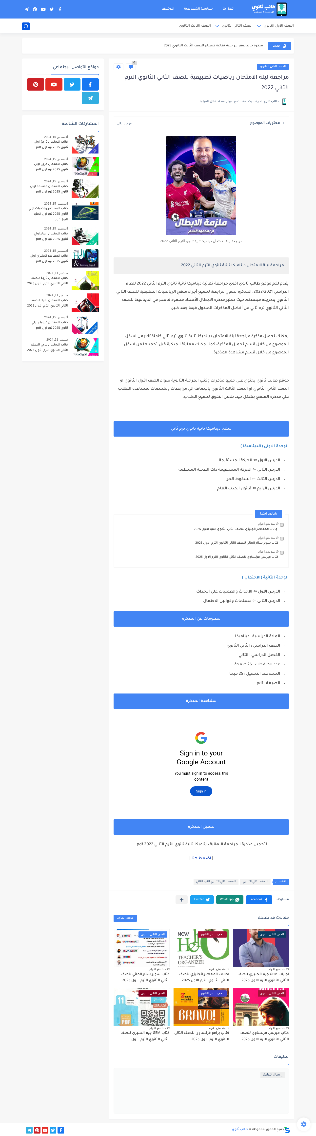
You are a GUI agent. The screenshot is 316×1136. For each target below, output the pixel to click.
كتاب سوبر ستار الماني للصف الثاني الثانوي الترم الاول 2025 (236, 543)
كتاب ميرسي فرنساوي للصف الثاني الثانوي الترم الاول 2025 (237, 557)
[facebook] (60, 9)
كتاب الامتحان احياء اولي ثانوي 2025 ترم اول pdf (51, 236)
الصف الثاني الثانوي (237, 26)
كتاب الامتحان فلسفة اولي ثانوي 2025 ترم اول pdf (49, 189)
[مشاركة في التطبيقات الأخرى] (182, 899)
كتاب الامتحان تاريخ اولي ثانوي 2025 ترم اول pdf (51, 144)
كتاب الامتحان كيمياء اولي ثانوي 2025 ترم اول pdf (50, 325)
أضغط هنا (201, 858)
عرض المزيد (125, 918)
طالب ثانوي (240, 1129)
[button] (259, 899)
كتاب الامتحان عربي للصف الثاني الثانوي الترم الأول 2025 (47, 347)
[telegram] (26, 9)
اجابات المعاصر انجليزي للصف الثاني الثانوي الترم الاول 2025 (236, 529)
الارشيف (168, 9)
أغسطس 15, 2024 (56, 137)
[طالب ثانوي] (269, 9)
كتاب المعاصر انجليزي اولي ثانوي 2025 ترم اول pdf (49, 258)
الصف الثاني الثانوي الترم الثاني (216, 882)
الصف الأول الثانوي (279, 26)
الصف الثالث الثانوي (195, 26)
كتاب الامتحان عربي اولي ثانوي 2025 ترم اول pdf (51, 167)
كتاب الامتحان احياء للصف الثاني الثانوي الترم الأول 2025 (47, 303)
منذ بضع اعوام (266, 523)
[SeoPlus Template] (287, 1129)
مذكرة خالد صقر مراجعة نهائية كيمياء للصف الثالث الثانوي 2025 (213, 46)
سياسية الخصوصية (198, 9)
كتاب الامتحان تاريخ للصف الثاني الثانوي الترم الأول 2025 (47, 281)
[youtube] (43, 9)
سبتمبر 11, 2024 (57, 273)
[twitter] (52, 9)
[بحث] (26, 26)
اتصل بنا (229, 9)
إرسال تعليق (272, 1075)
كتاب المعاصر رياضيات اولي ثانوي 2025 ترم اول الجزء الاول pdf (48, 214)
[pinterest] (35, 9)
